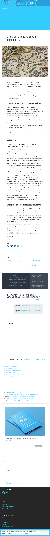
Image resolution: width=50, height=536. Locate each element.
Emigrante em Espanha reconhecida (11, 366)
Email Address (8, 440)
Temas (34, 275)
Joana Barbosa (5, 504)
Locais (34, 278)
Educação (39, 275)
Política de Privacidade (7, 508)
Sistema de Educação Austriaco (10, 372)
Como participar (5, 520)
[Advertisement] (25, 21)
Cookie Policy (26, 533)
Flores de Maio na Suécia (11, 259)
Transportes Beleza (8, 479)
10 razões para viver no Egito (10, 368)
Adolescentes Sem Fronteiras (16, 240)
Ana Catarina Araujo (8, 394)
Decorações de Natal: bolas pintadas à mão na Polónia (14, 385)
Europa (39, 276)
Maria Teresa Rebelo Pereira (8, 506)
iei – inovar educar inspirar (12, 483)
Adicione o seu (39, 299)
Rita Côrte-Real (10, 42)
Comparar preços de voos (9, 472)
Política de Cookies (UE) (7, 526)
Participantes (5, 522)
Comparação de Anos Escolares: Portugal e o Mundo (14, 374)
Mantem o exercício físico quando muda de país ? (38, 286)
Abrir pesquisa (46, 8)
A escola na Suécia (22, 259)
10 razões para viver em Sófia (10, 383)
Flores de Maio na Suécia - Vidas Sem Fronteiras (27, 306)
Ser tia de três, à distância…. (9, 376)
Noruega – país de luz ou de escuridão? (12, 370)
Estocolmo (35, 276)
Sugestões (4, 524)
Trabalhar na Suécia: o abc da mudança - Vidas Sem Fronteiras (28, 311)
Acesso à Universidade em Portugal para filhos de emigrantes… (25, 394)
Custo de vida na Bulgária (9, 380)
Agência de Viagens (8, 475)
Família (43, 276)
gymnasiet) (31, 90)
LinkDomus (6, 477)
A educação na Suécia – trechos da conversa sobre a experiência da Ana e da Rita (36, 261)
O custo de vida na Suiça (9, 378)
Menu (6, 8)
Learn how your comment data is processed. (34, 359)
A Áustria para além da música (38, 282)
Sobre (3, 517)
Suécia (38, 278)
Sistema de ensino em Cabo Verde (15, 392)
